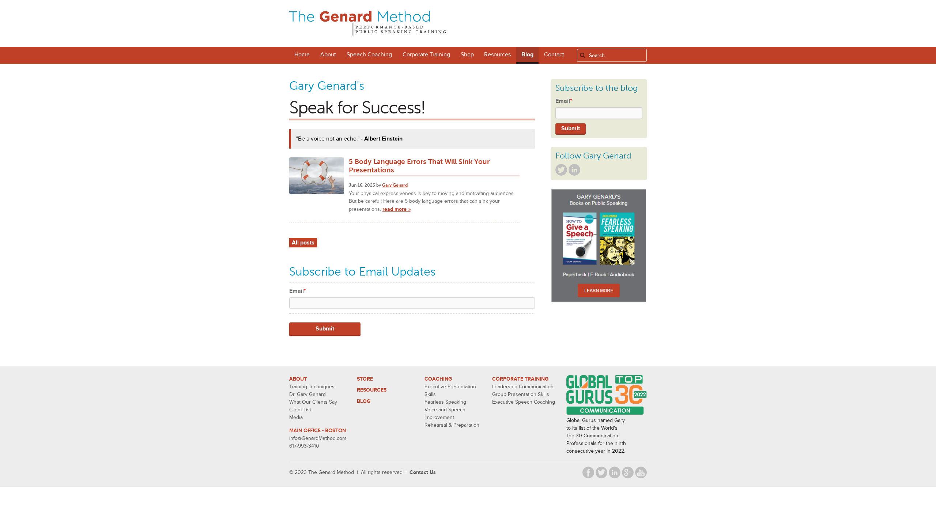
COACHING (438, 379)
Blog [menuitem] (527, 54)
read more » (396, 209)
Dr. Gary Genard (307, 394)
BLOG (363, 401)
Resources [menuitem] (497, 54)
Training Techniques (312, 387)
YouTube (641, 472)
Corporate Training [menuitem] (426, 54)
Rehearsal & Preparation (451, 425)
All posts (303, 242)
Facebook (588, 472)
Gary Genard (395, 185)
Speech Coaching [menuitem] (369, 54)
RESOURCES (371, 390)
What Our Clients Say (313, 402)
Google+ (628, 472)
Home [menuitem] (302, 54)
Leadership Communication (523, 387)
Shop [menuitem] (467, 54)
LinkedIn (574, 170)
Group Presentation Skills (520, 394)
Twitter (561, 170)
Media (296, 417)
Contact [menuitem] (554, 54)
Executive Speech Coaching (523, 402)
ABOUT (298, 379)
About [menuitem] (328, 54)
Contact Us (423, 472)
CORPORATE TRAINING (520, 379)
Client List (300, 410)
